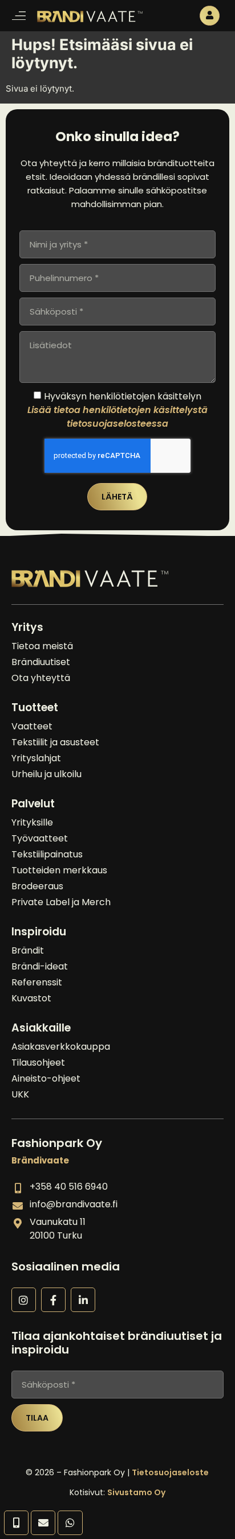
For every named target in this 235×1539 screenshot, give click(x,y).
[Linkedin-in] (83, 1300)
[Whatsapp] (70, 1523)
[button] (19, 16)
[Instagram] (23, 1300)
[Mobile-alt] (16, 1523)
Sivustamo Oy (136, 1492)
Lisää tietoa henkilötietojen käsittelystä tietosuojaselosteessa (117, 416)
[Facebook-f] (53, 1300)
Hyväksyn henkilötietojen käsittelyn (117, 410)
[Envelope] (43, 1523)
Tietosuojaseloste (170, 1472)
